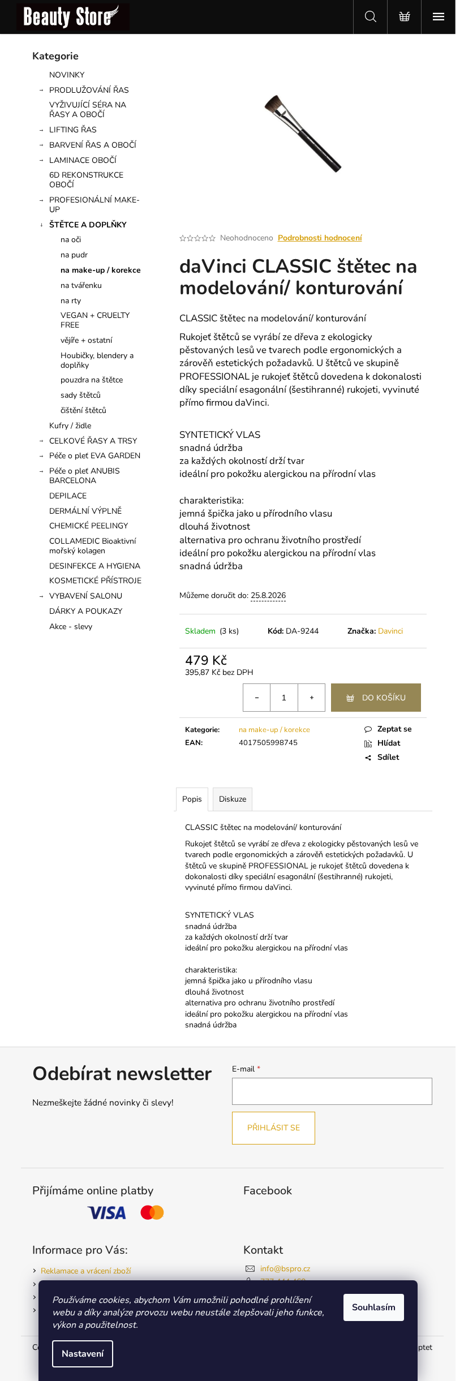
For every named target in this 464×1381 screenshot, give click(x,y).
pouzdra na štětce (92, 380)
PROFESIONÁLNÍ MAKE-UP (94, 205)
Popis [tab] (192, 799)
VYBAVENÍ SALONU (85, 596)
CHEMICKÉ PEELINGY (88, 525)
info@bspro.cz (285, 1268)
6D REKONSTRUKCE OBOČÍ (86, 180)
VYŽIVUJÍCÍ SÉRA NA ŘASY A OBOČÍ (87, 110)
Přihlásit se (273, 1127)
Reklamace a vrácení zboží (86, 1271)
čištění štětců (83, 410)
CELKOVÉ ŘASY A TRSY (93, 441)
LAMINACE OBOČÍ (83, 160)
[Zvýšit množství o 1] (311, 697)
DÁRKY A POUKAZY (85, 611)
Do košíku (384, 697)
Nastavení (83, 1354)
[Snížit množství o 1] (256, 697)
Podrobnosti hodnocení (320, 238)
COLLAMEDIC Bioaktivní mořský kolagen (92, 546)
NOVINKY (66, 75)
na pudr (74, 254)
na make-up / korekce (101, 270)
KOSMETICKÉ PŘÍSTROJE (95, 580)
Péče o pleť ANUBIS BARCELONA (84, 476)
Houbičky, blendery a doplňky (97, 360)
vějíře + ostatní (86, 340)
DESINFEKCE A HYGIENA (94, 566)
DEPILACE (68, 496)
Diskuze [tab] (232, 799)
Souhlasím (374, 1307)
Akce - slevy (70, 626)
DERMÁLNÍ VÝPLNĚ (85, 511)
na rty (71, 300)
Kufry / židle (70, 425)
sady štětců (81, 395)
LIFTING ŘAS (73, 129)
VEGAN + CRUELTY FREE (95, 320)
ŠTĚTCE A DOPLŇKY (88, 225)
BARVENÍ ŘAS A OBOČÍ (92, 145)
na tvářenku (81, 285)
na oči (71, 239)
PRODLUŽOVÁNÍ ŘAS (89, 90)
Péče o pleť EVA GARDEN (94, 455)
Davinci (390, 631)
